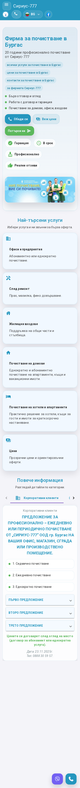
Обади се (18, 119)
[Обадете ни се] (71, 779)
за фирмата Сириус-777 (24, 88)
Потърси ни (19, 131)
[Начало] (6, 14)
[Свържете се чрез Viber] (57, 779)
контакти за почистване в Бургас (30, 80)
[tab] (37, 498)
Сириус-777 (25, 6)
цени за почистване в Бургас (27, 72)
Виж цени (46, 119)
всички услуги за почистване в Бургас (34, 65)
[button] (40, 600)
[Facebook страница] (48, 14)
